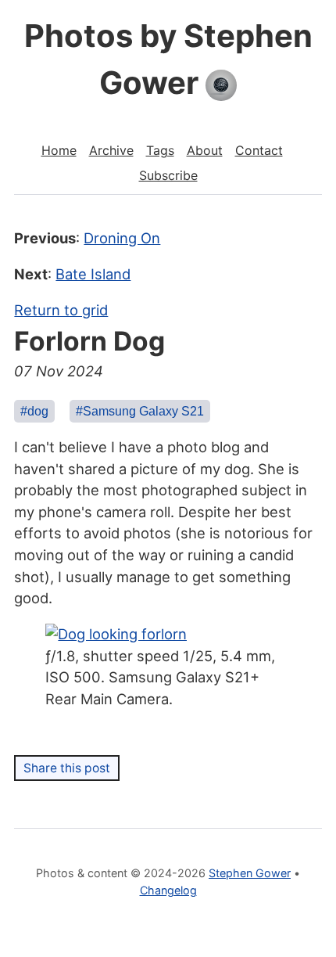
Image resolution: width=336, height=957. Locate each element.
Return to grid (61, 309)
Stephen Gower (250, 873)
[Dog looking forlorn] (116, 633)
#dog (34, 411)
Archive (111, 150)
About (205, 150)
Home (59, 150)
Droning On (122, 237)
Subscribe (168, 175)
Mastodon (168, 918)
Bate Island (92, 273)
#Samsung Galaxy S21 (140, 411)
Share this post (66, 768)
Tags (160, 150)
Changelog (168, 890)
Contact (259, 150)
